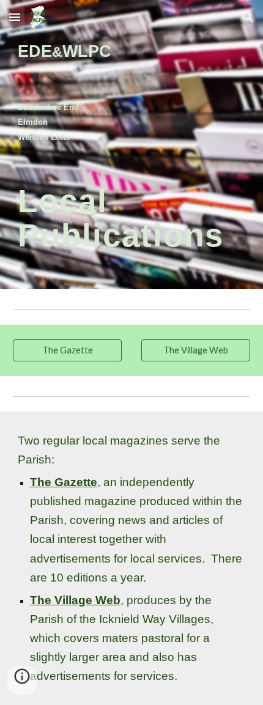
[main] (132, 91)
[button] (14, 17)
